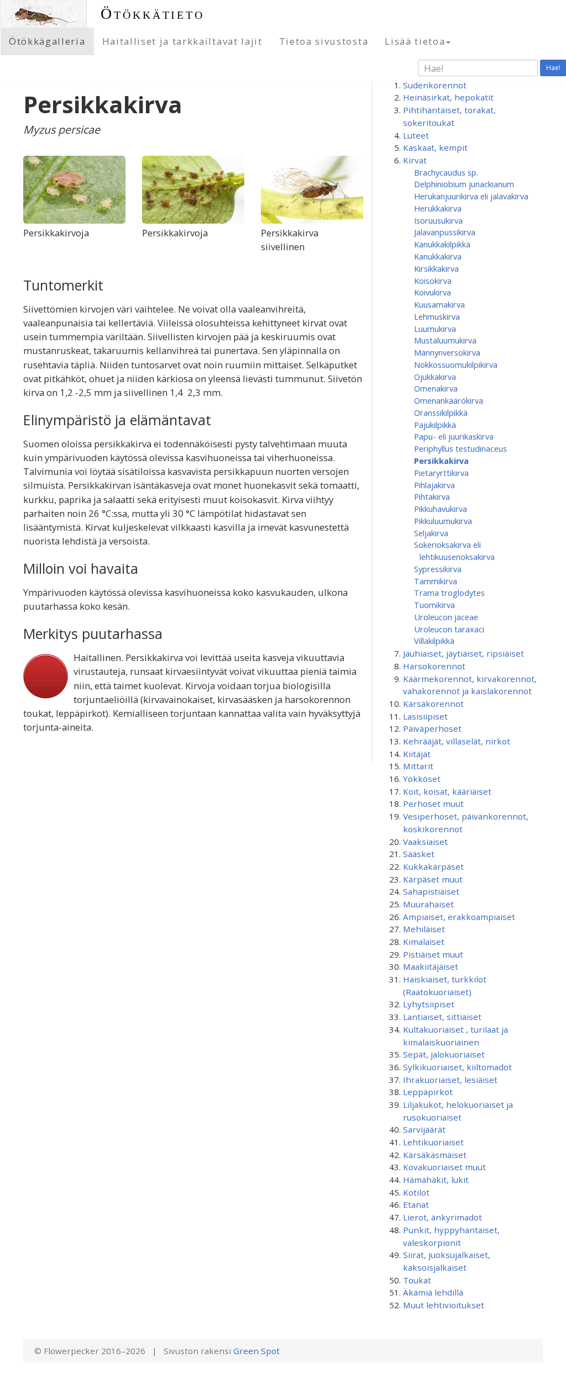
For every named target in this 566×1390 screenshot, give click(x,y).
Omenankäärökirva (448, 400)
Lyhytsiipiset (428, 1004)
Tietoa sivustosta (324, 41)
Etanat (416, 1204)
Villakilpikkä (434, 640)
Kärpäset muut (433, 879)
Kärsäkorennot (433, 703)
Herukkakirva (438, 208)
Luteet (416, 135)
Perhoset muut (433, 803)
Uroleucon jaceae (446, 616)
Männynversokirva (447, 352)
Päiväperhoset (432, 728)
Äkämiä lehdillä (433, 1292)
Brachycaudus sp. (446, 172)
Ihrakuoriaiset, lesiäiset (450, 1079)
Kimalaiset (423, 941)
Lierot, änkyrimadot (442, 1217)
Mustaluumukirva (445, 340)
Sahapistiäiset (431, 891)
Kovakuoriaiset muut (444, 1166)
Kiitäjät (417, 753)
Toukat (417, 1280)
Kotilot (416, 1192)
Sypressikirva (438, 568)
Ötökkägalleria (47, 41)
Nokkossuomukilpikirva (455, 364)
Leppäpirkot (428, 1091)
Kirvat (415, 160)
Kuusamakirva (439, 304)
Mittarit (418, 765)
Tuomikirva (434, 604)
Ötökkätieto (153, 13)
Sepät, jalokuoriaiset (444, 1054)
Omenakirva (436, 388)
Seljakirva (431, 532)
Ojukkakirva (435, 376)
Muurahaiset (428, 904)
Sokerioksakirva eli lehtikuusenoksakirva (454, 550)
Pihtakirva (432, 496)
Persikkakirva (441, 460)
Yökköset (422, 778)
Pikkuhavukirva (440, 508)
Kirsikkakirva (436, 268)
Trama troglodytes (449, 592)
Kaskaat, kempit (435, 147)
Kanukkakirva (438, 256)
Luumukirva (435, 328)
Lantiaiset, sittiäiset (442, 1016)
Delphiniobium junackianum (464, 183)
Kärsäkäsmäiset (435, 1154)
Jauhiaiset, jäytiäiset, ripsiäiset (463, 653)
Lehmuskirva (437, 316)
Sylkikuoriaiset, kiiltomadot (457, 1066)
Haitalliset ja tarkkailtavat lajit (182, 41)
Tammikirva (435, 580)
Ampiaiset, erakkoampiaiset (459, 916)
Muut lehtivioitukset (443, 1304)
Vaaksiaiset (425, 841)
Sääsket (418, 853)
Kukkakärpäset (433, 866)
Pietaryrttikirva (441, 472)
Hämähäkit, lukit (436, 1179)
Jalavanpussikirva (444, 231)
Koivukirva (432, 292)
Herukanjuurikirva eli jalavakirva (471, 196)
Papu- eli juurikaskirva (454, 436)
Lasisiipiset (425, 716)
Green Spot (256, 1350)
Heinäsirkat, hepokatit (448, 97)
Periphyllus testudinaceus (460, 448)
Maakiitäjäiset (430, 966)
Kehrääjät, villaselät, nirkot (456, 741)
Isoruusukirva (438, 220)
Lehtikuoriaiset (433, 1142)
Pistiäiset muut (433, 954)
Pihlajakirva (434, 484)
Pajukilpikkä (435, 424)
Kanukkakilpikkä (442, 244)
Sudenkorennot (435, 85)
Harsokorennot (434, 666)
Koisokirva (433, 280)
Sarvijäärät (424, 1129)
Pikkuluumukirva (443, 520)
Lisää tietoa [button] (415, 41)
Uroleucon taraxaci (449, 629)
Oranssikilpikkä (441, 412)
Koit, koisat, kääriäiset (447, 791)
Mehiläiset (424, 928)
